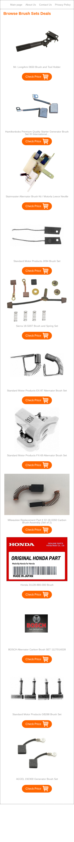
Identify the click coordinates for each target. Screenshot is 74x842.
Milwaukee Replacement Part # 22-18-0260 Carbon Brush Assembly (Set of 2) (37, 521)
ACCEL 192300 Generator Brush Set (37, 779)
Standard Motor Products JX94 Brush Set (36, 261)
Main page (16, 4)
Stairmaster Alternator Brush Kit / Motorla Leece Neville (37, 196)
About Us (31, 4)
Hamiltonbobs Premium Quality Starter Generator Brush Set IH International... (37, 133)
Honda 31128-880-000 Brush (37, 584)
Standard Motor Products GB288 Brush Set (36, 714)
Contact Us (45, 4)
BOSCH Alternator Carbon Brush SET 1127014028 (37, 649)
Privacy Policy (63, 4)
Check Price (33, 76)
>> (43, 797)
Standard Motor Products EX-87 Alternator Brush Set (37, 390)
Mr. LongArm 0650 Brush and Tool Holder (37, 67)
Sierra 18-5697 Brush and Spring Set (37, 325)
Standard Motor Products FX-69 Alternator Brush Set (37, 455)
